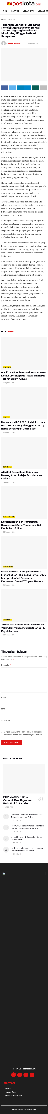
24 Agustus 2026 (9, 482)
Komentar (6, 665)
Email (4, 709)
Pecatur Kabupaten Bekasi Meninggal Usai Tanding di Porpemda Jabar (27, 827)
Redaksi (15, 11)
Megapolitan (8, 517)
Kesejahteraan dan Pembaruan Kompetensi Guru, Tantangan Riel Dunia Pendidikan (21, 525)
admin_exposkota (15, 43)
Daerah (6, 417)
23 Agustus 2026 (9, 585)
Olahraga (7, 467)
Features (7, 367)
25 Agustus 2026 (9, 383)
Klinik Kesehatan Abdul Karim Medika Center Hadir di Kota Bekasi (27, 849)
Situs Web (5, 720)
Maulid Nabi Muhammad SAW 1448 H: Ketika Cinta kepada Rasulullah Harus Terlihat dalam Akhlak (23, 375)
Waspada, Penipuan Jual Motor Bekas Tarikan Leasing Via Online (27, 816)
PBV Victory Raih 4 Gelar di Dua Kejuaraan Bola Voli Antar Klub (18, 800)
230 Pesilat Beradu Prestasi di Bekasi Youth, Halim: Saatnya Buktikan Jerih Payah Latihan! (23, 627)
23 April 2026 (33, 43)
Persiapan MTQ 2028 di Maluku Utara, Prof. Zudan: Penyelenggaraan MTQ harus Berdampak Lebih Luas (23, 425)
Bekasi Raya (28, 11)
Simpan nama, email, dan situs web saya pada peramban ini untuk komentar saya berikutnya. (23, 733)
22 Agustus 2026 (9, 635)
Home (4, 11)
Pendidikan (12, 19)
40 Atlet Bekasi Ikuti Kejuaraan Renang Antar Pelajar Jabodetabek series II (21, 475)
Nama (4, 697)
